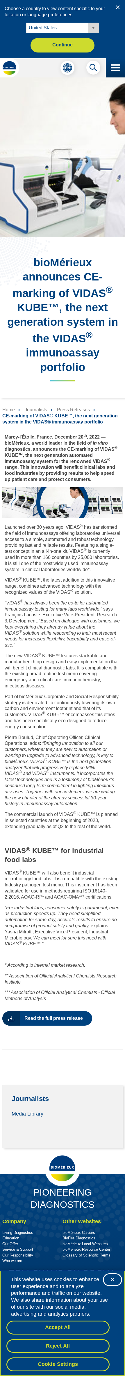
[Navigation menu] (115, 67)
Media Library (27, 1114)
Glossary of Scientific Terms (86, 1255)
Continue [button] (62, 44)
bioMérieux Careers (79, 1232)
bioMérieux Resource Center (86, 1249)
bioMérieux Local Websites (85, 1244)
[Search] (93, 69)
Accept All (58, 1327)
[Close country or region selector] (117, 7)
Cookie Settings (58, 1364)
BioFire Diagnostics (79, 1238)
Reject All (58, 1346)
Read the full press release (53, 1018)
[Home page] (9, 67)
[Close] (112, 1279)
